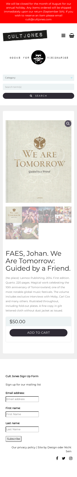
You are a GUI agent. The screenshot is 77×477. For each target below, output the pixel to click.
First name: (13, 408)
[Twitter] (63, 458)
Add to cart (38, 332)
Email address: (15, 393)
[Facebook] (57, 458)
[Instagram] (70, 458)
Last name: (13, 423)
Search (39, 95)
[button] (68, 123)
